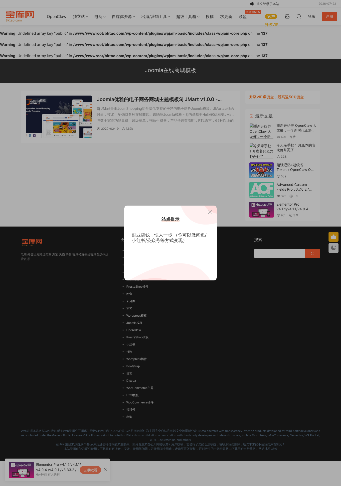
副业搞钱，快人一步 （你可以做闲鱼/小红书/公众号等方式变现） (169, 237)
